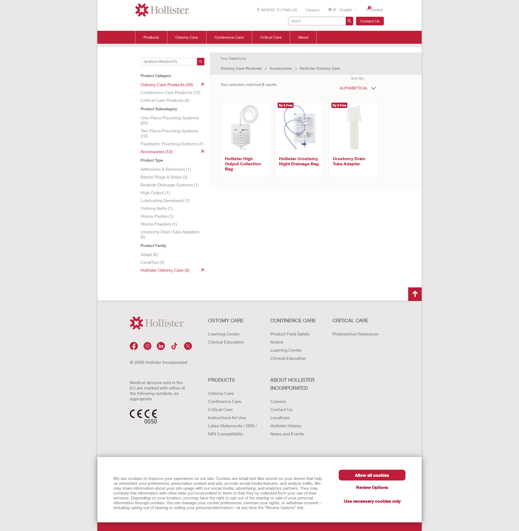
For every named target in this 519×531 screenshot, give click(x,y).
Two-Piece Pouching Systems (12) (169, 133)
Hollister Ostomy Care (320, 68)
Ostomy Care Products (241, 68)
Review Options (372, 487)
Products (151, 37)
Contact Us (370, 21)
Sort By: (358, 78)
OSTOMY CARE (226, 320)
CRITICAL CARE (350, 320)
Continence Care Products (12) (170, 92)
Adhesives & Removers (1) (166, 169)
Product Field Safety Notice (290, 337)
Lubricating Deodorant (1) (165, 200)
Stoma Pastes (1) (157, 216)
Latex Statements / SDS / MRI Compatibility (232, 429)
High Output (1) (155, 192)
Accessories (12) (156, 151)
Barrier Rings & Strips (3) (164, 176)
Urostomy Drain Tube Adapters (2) (170, 234)
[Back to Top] (415, 294)
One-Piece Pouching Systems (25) (170, 120)
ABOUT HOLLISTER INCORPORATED (292, 384)
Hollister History (285, 425)
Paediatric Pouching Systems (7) (172, 143)
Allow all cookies (372, 475)
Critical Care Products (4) (165, 100)
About (303, 37)
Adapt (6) (149, 254)
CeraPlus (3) (152, 262)
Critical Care (271, 37)
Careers (313, 10)
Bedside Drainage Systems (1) (170, 184)
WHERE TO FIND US (279, 10)
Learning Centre (223, 333)
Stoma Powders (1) (159, 223)
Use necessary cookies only (372, 500)
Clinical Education (226, 341)
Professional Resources (355, 333)
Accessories (281, 68)
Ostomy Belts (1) (156, 208)
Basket (376, 9)
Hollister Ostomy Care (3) (165, 270)
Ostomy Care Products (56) (167, 84)
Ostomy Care (186, 37)
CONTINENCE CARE (293, 320)
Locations (280, 417)
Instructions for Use (227, 417)
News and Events (287, 433)
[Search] (200, 61)
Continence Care (229, 37)
